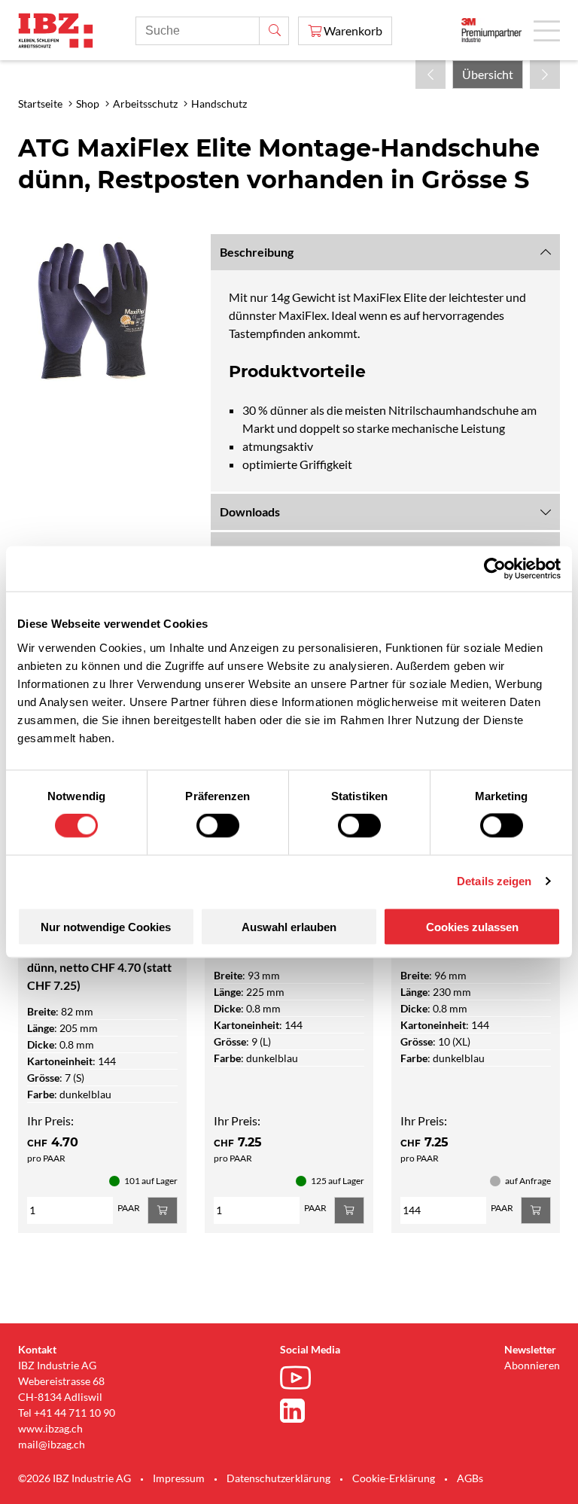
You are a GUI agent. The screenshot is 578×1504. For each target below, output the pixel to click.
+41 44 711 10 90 (74, 1412)
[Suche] (274, 31)
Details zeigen (494, 881)
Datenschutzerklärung (278, 1478)
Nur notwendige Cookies (106, 926)
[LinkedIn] (299, 1411)
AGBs (470, 1478)
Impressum (179, 1478)
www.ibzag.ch (50, 1428)
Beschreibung (257, 252)
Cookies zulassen (472, 926)
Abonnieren (532, 1365)
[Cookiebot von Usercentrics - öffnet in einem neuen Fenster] (495, 569)
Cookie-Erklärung (393, 1478)
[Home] (55, 30)
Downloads (250, 511)
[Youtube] (299, 1380)
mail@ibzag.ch (51, 1444)
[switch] (217, 826)
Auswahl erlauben (289, 926)
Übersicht (487, 74)
